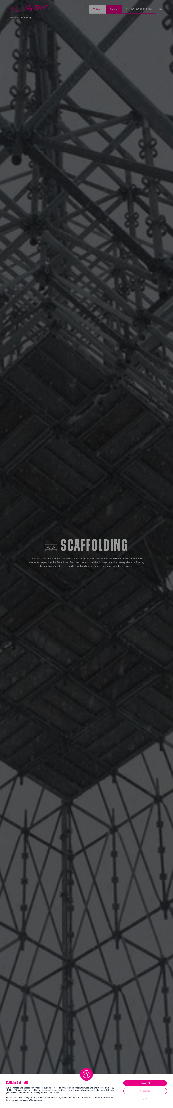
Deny (145, 1099)
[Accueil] (30, 9)
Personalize (145, 1091)
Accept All (145, 1083)
